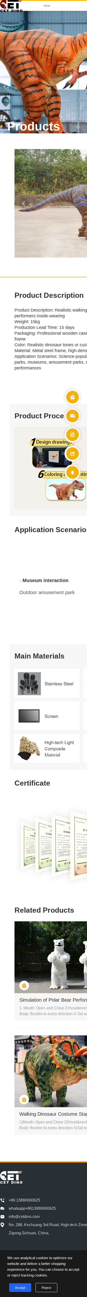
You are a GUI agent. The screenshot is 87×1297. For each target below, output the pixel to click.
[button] (23, 203)
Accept (20, 1288)
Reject (46, 1288)
